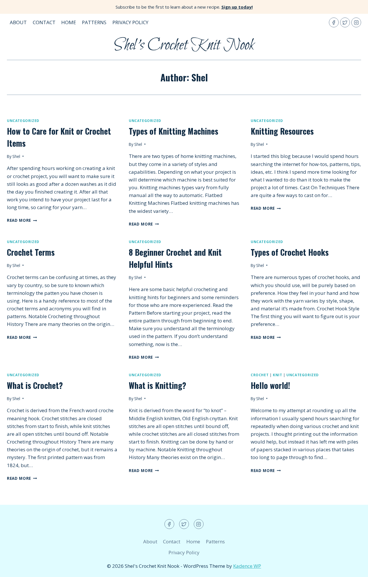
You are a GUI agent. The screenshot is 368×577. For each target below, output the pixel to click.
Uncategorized (23, 120)
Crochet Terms (31, 252)
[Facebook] (334, 22)
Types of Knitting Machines (173, 131)
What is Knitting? (157, 385)
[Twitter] (345, 22)
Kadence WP (247, 566)
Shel (16, 156)
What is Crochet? (35, 385)
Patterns (94, 22)
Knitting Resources (282, 131)
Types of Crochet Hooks (290, 252)
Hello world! (270, 385)
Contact (44, 22)
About (18, 22)
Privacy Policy (130, 22)
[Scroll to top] (353, 568)
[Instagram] (356, 22)
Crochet (260, 374)
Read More (22, 220)
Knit (277, 374)
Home (68, 22)
